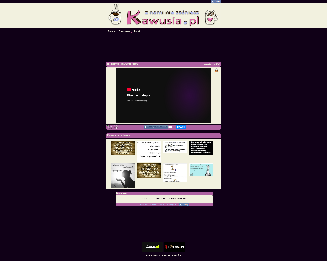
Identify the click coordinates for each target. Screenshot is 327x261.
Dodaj (137, 31)
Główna (111, 31)
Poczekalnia (124, 31)
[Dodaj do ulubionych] (217, 69)
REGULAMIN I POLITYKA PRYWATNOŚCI (163, 255)
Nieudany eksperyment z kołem (122, 64)
